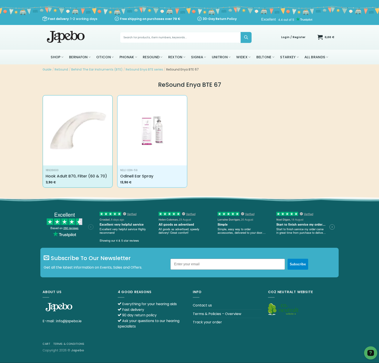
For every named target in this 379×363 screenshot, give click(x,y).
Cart (46, 344)
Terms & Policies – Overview (217, 313)
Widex (242, 57)
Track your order (207, 322)
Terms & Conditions (68, 344)
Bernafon (78, 57)
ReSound (151, 57)
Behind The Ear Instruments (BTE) (97, 69)
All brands (314, 57)
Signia (197, 57)
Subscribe (298, 264)
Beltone (264, 57)
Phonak (127, 57)
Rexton (175, 57)
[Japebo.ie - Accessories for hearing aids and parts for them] (66, 37)
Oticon (103, 57)
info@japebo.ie (69, 321)
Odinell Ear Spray (136, 176)
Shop (55, 57)
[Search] (246, 37)
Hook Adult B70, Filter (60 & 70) (76, 176)
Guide (47, 69)
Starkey (288, 57)
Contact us (202, 305)
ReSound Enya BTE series (144, 69)
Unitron (220, 57)
